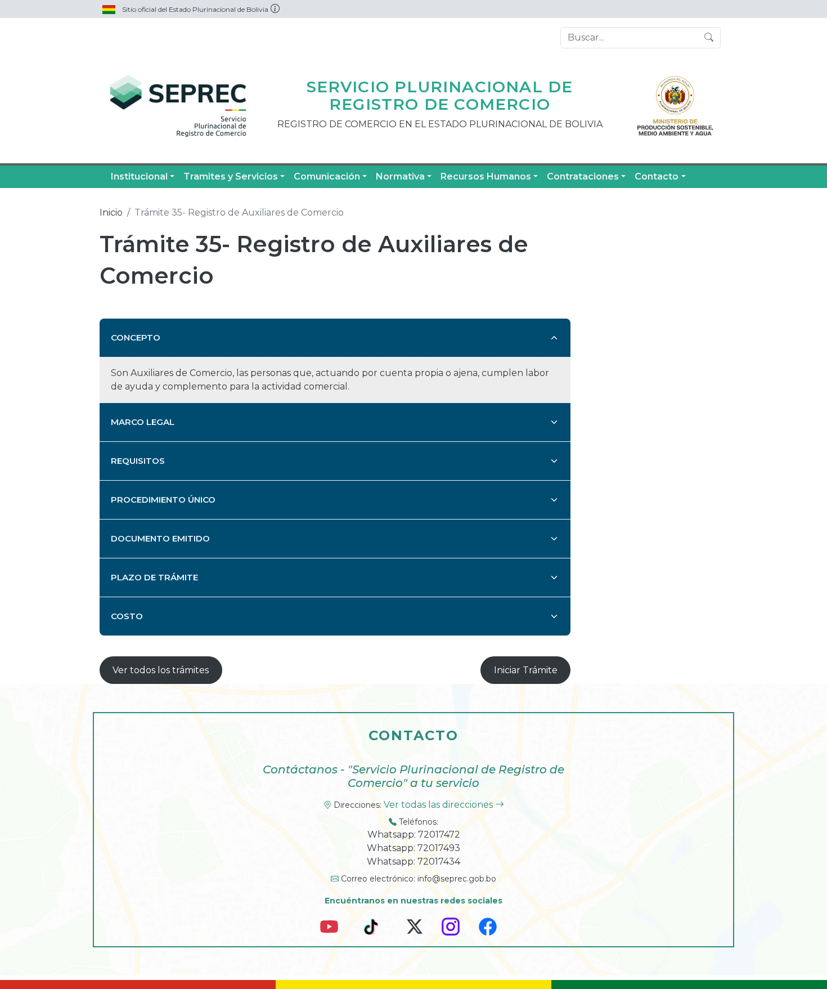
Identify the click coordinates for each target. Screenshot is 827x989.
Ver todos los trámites (161, 670)
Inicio (111, 212)
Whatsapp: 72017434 (413, 861)
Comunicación (327, 176)
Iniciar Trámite (526, 670)
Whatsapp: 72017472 (413, 834)
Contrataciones (583, 176)
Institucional (139, 176)
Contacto (656, 176)
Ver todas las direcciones (439, 804)
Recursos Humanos (486, 176)
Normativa (400, 176)
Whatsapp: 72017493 (413, 848)
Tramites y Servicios (230, 176)
